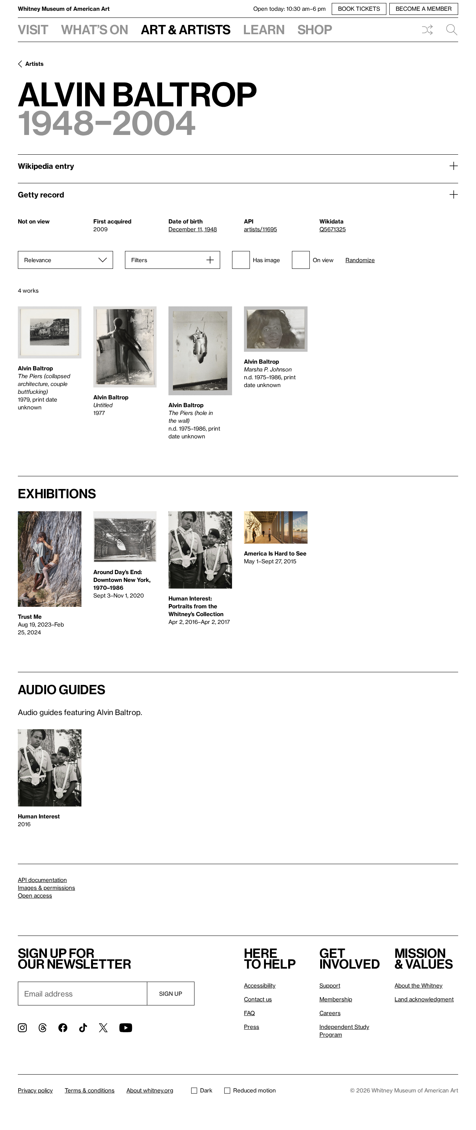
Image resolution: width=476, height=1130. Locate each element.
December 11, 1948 (192, 229)
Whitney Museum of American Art (64, 8)
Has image (266, 260)
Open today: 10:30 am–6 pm (289, 8)
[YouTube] (125, 1027)
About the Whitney (419, 985)
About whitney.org (149, 1090)
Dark (206, 1090)
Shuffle (427, 30)
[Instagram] (22, 1027)
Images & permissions (46, 887)
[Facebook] (62, 1027)
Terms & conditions (90, 1090)
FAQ (249, 1013)
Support (329, 985)
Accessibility (260, 985)
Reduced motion (254, 1090)
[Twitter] (103, 1027)
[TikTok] (83, 1027)
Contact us (258, 999)
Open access (35, 895)
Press (251, 1026)
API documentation (42, 879)
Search (449, 30)
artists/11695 (260, 229)
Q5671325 (332, 229)
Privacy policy (35, 1090)
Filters (139, 260)
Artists (34, 63)
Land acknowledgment (424, 999)
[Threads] (42, 1027)
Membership (335, 999)
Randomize (360, 260)
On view (323, 260)
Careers (330, 1013)
